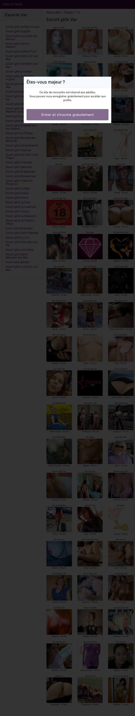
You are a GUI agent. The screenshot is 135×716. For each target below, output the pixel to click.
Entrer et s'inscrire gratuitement (67, 115)
